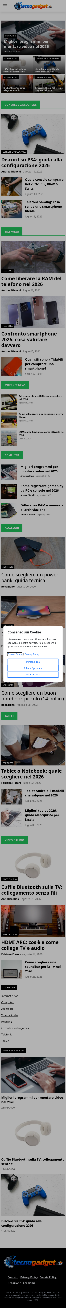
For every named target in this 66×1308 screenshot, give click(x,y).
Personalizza (33, 661)
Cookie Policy (15, 654)
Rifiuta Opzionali (33, 668)
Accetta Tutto (33, 674)
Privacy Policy (32, 654)
